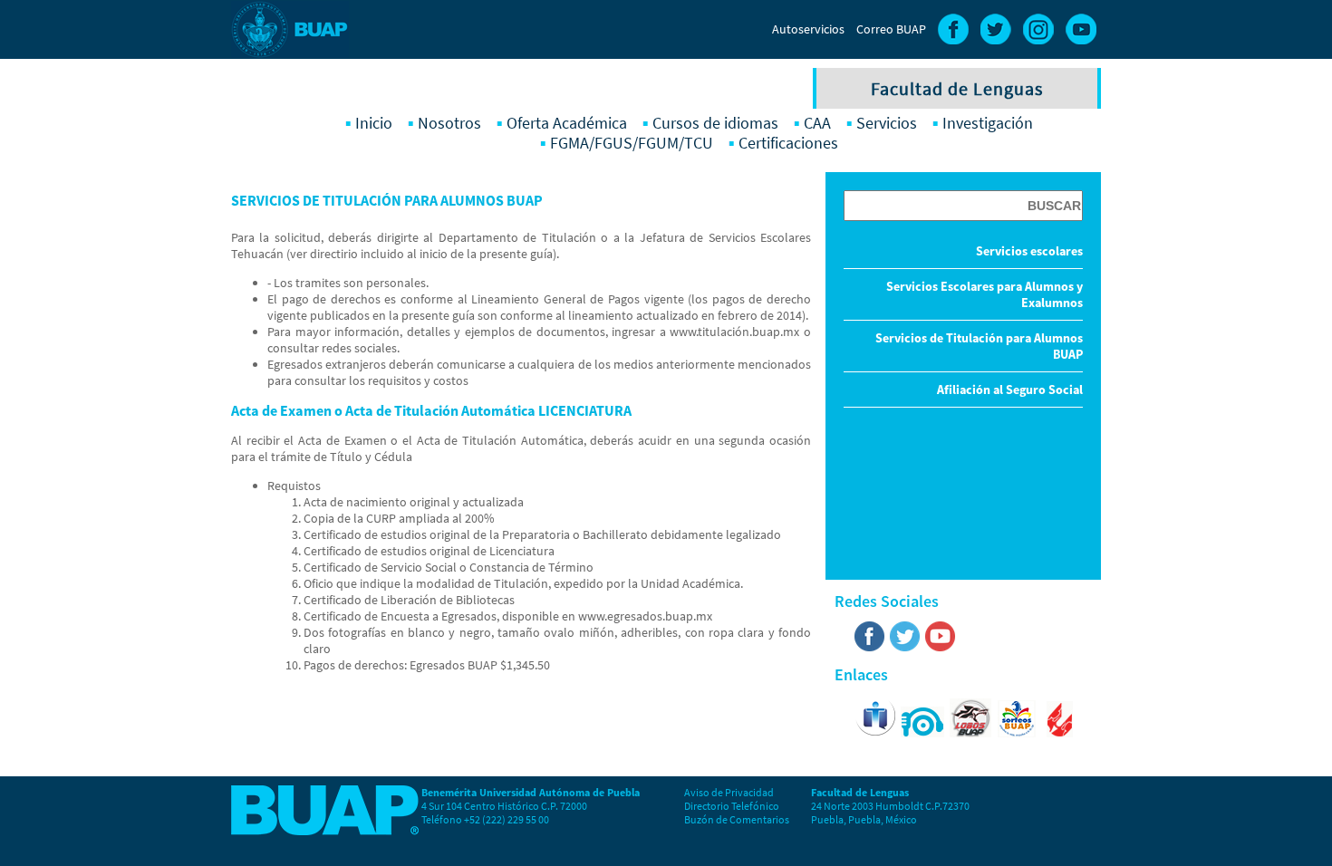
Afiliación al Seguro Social (1010, 389)
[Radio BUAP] (923, 733)
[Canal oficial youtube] (940, 648)
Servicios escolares (1029, 251)
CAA (817, 123)
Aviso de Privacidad (729, 792)
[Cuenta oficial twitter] (905, 648)
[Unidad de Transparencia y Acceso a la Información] (875, 733)
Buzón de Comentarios (736, 819)
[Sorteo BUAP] (1021, 733)
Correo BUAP (891, 29)
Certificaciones (788, 143)
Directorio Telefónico (731, 806)
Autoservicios (808, 29)
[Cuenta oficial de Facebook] (869, 648)
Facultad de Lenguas (957, 88)
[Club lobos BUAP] (972, 733)
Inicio (373, 123)
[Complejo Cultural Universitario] (1060, 733)
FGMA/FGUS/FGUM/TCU (631, 143)
